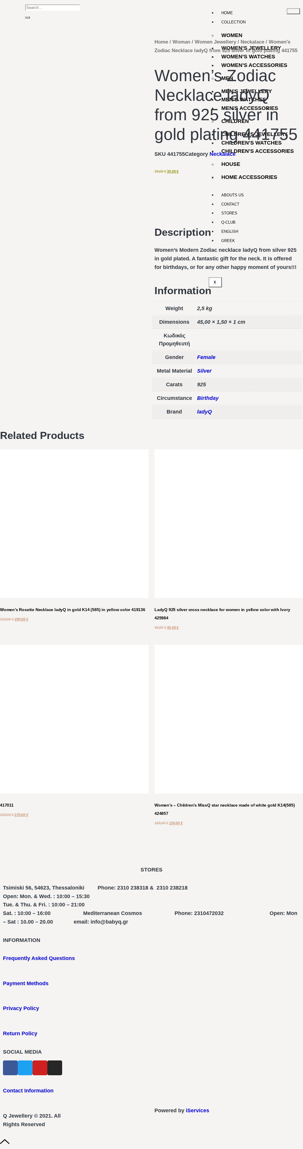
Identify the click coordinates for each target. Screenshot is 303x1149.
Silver (204, 371)
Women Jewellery (215, 42)
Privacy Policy (21, 1008)
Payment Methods (26, 983)
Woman (181, 42)
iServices (197, 1110)
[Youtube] (40, 1067)
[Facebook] (10, 1067)
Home (161, 42)
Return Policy (20, 1033)
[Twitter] (25, 1067)
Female (206, 357)
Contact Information (28, 1091)
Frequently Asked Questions (39, 958)
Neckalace (252, 42)
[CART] (17, 11)
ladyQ (204, 412)
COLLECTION (233, 22)
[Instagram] (54, 1067)
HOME (227, 13)
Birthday (208, 398)
